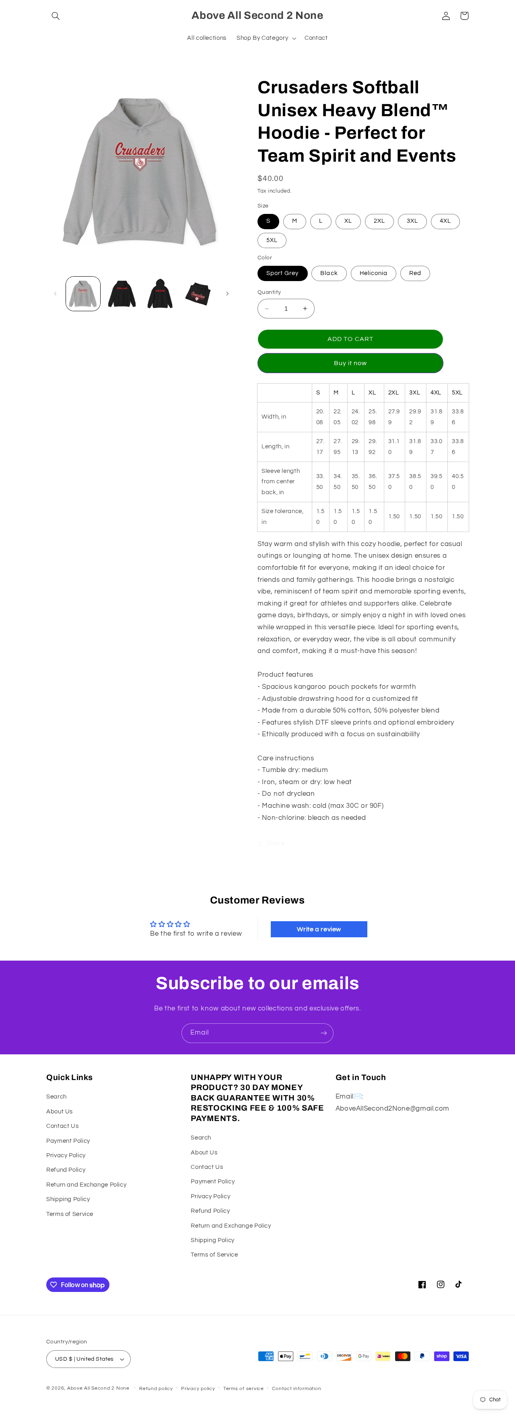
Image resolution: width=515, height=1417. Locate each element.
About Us (59, 1112)
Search (56, 1097)
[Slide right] (228, 294)
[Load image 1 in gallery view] (83, 294)
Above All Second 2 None (98, 1388)
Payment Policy (68, 1141)
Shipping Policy (68, 1199)
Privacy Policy (66, 1155)
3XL (412, 221)
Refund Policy (65, 1170)
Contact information (296, 1388)
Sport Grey (282, 273)
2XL (379, 221)
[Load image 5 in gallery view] (122, 294)
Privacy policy (198, 1388)
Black (329, 273)
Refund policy (156, 1388)
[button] (55, 15)
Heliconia (373, 273)
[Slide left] (55, 294)
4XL (445, 221)
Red (415, 273)
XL (348, 221)
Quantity (269, 292)
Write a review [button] (319, 929)
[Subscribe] (324, 1033)
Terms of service (243, 1388)
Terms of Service (69, 1214)
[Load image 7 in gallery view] (198, 294)
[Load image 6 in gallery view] (160, 294)
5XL (272, 240)
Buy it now (350, 363)
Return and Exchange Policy (86, 1185)
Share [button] (275, 843)
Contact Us (62, 1126)
